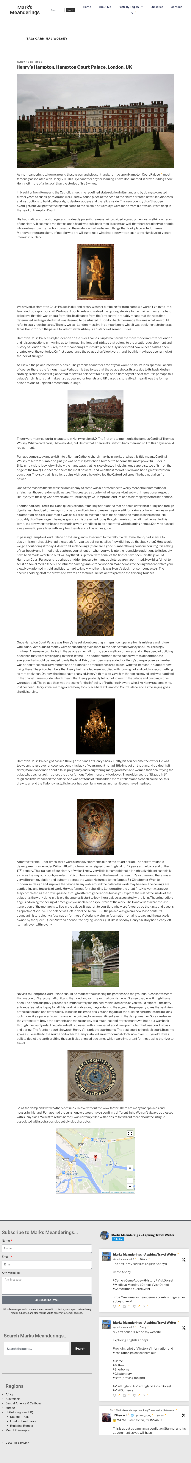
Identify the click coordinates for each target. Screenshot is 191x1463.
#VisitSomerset (123, 1390)
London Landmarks (23, 1421)
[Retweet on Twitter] (112, 1410)
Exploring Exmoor (21, 1426)
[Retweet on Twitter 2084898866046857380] (127, 1395)
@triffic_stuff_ (143, 1415)
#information (158, 1348)
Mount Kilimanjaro (18, 1430)
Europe (10, 1408)
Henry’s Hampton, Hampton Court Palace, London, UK (74, 67)
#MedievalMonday (126, 1285)
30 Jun (160, 1415)
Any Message (11, 1273)
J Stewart (120, 1415)
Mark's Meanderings (25, 9)
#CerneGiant (141, 1289)
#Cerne (118, 1280)
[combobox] (57, 10)
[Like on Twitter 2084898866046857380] (137, 1395)
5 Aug (143, 1327)
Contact (176, 7)
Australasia (13, 1399)
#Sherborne (121, 1369)
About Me (105, 7)
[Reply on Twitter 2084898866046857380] (117, 1395)
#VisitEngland (122, 1386)
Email (6, 1257)
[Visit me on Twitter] (133, 13)
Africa (9, 1394)
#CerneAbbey (133, 1280)
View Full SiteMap (17, 1443)
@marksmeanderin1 (123, 1259)
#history (142, 1348)
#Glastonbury (122, 1374)
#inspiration (121, 1353)
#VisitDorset (164, 1280)
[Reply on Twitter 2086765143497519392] (117, 1306)
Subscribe (157, 7)
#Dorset (145, 1285)
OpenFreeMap (115, 1192)
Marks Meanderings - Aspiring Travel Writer (144, 1254)
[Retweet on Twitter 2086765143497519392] (127, 1306)
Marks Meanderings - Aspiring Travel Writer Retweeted (145, 1410)
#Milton (118, 1365)
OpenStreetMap (128, 1192)
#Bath (117, 1378)
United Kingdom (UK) (19, 1412)
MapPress (105, 1192)
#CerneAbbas (122, 1289)
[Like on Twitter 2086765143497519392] (137, 1306)
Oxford (117, 474)
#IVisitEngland (143, 1386)
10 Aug (144, 1259)
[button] (96, 1158)
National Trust (19, 1417)
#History (149, 1280)
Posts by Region (129, 7)
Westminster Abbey (76, 329)
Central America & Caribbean (24, 1403)
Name (6, 1240)
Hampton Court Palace (144, 174)
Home (87, 7)
